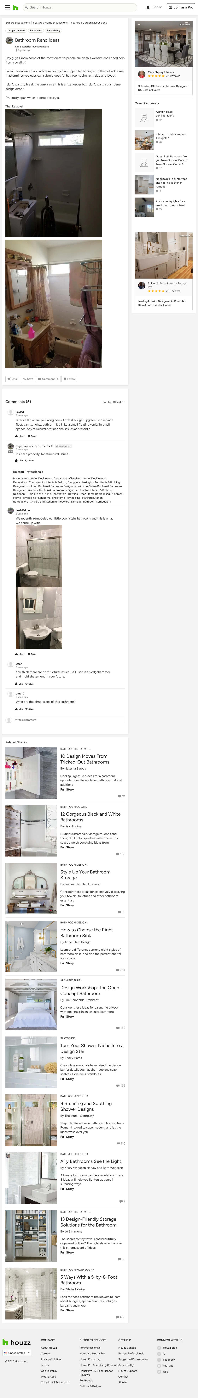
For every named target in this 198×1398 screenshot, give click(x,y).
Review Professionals (131, 1353)
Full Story (67, 789)
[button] (7, 7)
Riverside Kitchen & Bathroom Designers (52, 490)
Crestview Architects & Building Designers (54, 482)
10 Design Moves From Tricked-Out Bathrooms (84, 759)
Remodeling (53, 30)
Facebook (169, 1359)
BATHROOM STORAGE (74, 749)
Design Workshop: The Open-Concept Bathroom (90, 990)
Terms (45, 1365)
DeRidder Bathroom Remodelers (91, 501)
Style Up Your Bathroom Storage (85, 874)
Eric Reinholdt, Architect (82, 1000)
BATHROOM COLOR (73, 806)
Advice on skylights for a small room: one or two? (170, 203)
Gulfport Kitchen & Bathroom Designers (51, 486)
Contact (123, 1376)
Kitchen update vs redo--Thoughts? (171, 136)
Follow (71, 379)
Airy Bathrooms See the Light (90, 1161)
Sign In (122, 1382)
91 (123, 796)
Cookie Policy (49, 1371)
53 (123, 1259)
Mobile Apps (48, 1376)
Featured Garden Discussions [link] (89, 22)
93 (123, 912)
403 (122, 1317)
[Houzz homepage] (16, 7)
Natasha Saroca (75, 768)
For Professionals (90, 1347)
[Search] (26, 7)
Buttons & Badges (90, 1386)
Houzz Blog (170, 1347)
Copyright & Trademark (55, 1382)
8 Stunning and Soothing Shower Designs (86, 1106)
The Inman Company (79, 1116)
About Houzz (49, 1347)
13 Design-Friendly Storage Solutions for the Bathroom (88, 1222)
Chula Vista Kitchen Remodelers (49, 501)
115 (123, 1143)
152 (122, 1085)
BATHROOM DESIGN (73, 864)
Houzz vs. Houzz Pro (92, 1353)
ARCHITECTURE (70, 980)
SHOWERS (67, 1038)
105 (122, 854)
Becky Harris (73, 1058)
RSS (165, 1371)
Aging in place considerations (165, 113)
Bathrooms (36, 30)
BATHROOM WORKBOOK (76, 1269)
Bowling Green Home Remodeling (89, 494)
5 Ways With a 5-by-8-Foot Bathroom (88, 1280)
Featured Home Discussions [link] (50, 22)
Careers (46, 1353)
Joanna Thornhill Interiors (82, 884)
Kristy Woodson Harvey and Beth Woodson (94, 1168)
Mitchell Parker (75, 1289)
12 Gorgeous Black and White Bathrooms (90, 817)
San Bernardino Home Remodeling (59, 497)
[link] (168, 76)
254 (122, 970)
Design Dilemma (16, 30)
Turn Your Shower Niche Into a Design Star (91, 1048)
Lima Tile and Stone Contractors (46, 494)
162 (122, 1028)
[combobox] (80, 7)
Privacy (45, 1359)
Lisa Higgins (73, 826)
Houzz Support (127, 1371)
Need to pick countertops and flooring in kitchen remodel (171, 182)
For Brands (86, 1380)
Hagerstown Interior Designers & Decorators (40, 478)
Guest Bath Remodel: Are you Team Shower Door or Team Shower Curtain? (171, 160)
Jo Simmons (73, 1231)
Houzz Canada (127, 1347)
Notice (57, 1359)
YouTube (168, 1365)
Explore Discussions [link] (17, 22)
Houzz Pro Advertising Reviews (98, 1365)
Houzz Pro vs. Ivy (90, 1359)
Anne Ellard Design (77, 942)
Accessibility (126, 1365)
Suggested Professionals (133, 1359)
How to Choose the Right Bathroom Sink (86, 932)
